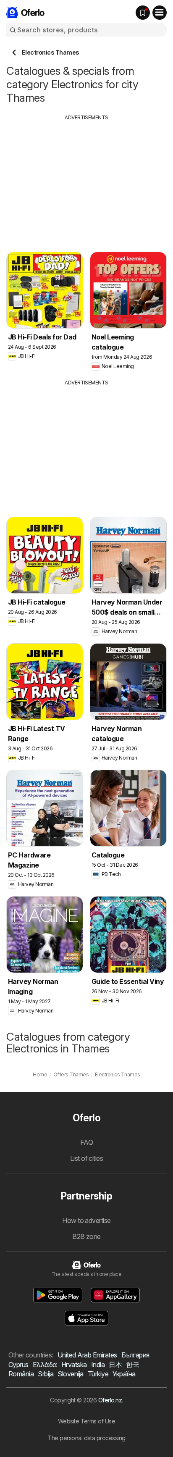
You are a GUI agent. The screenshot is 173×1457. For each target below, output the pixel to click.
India (98, 1364)
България (135, 1355)
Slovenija (70, 1374)
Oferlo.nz (110, 1400)
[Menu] (159, 12)
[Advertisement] (86, 180)
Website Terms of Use (86, 1421)
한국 (132, 1364)
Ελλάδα (45, 1364)
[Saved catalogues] (143, 12)
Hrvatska (74, 1364)
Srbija (45, 1374)
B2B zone (86, 1236)
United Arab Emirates (87, 1355)
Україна (124, 1374)
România (21, 1374)
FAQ (86, 1142)
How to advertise (86, 1220)
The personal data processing (86, 1437)
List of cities (86, 1158)
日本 (115, 1364)
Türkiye (98, 1374)
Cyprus (18, 1364)
